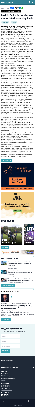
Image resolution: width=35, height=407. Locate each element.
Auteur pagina (6, 319)
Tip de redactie (7, 160)
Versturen (5, 351)
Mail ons (3, 380)
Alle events (5, 247)
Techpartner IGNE (17, 405)
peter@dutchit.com (6, 390)
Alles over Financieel (8, 285)
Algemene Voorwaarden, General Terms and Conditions (15, 401)
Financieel (5, 22)
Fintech (14, 22)
